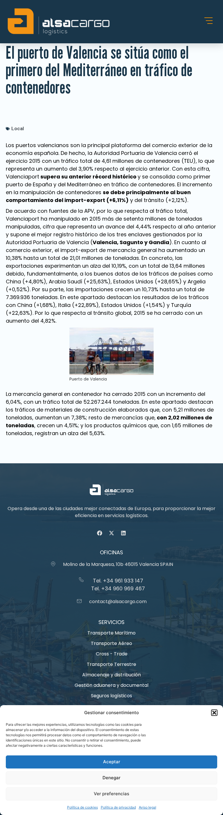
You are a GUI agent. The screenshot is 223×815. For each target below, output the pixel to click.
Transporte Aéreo (111, 643)
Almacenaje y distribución (111, 674)
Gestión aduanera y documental (111, 685)
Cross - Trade (111, 653)
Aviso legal (147, 807)
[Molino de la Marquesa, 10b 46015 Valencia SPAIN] (53, 564)
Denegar (111, 777)
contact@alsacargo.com (118, 601)
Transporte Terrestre (111, 664)
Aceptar (111, 761)
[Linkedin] (123, 533)
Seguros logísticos (111, 695)
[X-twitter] (111, 533)
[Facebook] (99, 533)
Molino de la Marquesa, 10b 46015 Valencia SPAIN (118, 564)
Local (17, 128)
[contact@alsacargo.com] (79, 601)
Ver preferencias (111, 793)
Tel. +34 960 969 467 (118, 588)
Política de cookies (82, 807)
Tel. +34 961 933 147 (118, 580)
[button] (214, 713)
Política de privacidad (118, 807)
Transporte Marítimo (111, 633)
